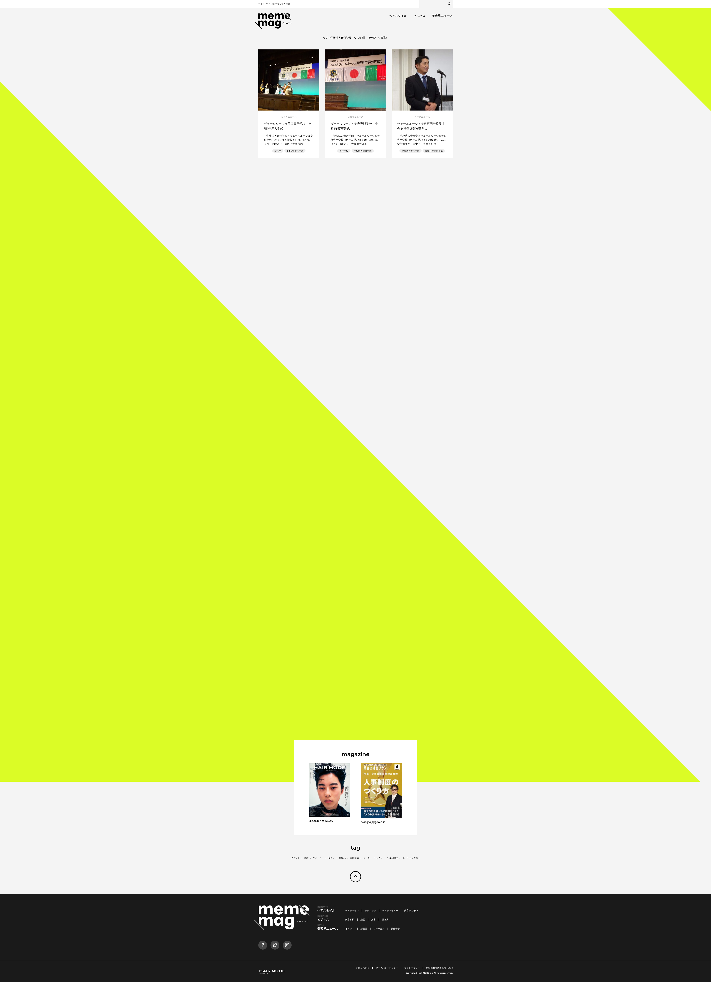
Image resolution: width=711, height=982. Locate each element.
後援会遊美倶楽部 (434, 151)
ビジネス (419, 15)
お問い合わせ (362, 968)
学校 (306, 858)
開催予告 (395, 928)
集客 (373, 919)
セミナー (380, 858)
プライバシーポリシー (387, 968)
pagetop (355, 876)
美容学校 (343, 151)
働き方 (385, 919)
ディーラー (318, 858)
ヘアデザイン (352, 910)
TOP (260, 4)
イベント (295, 858)
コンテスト (414, 858)
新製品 (342, 858)
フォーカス (379, 928)
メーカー (367, 858)
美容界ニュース (442, 15)
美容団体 (354, 858)
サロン (331, 858)
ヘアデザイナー (390, 910)
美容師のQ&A (411, 910)
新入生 (277, 151)
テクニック (370, 910)
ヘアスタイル (398, 15)
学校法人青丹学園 (363, 151)
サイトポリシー (412, 968)
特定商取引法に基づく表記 (439, 968)
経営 (362, 919)
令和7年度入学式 (295, 151)
